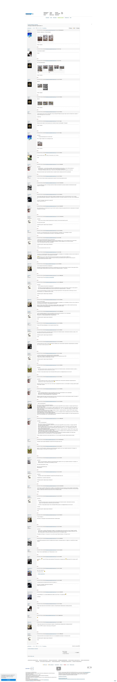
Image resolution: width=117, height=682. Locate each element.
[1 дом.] (45, 68)
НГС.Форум (29, 24)
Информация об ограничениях (62, 676)
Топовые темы (67, 17)
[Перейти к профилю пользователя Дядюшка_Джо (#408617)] (30, 575)
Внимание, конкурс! (61, 17)
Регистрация (55, 17)
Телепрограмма (57, 13)
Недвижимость (46, 12)
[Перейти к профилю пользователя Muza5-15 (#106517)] (29, 170)
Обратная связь (72, 664)
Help (68, 664)
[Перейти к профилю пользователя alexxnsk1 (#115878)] (30, 545)
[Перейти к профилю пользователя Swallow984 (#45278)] (30, 201)
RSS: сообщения (51, 664)
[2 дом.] (56, 68)
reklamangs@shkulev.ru (87, 672)
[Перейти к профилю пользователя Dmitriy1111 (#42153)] (29, 463)
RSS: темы (45, 664)
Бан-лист (61, 664)
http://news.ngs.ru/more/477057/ (49, 277)
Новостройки (36, 24)
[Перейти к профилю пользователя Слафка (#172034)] (30, 348)
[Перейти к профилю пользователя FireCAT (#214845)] (30, 453)
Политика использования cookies (62, 678)
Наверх (115, 680)
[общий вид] (40, 40)
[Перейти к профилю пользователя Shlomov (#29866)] (30, 37)
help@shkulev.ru (32, 680)
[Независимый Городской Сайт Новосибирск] (29, 14)
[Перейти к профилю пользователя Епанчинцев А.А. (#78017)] (30, 599)
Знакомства (45, 13)
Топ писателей (57, 664)
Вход (70, 17)
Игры (62, 12)
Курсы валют (52, 14)
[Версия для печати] (37, 58)
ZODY (62, 13)
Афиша (51, 13)
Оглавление (47, 17)
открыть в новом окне (66, 653)
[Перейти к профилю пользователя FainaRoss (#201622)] (30, 223)
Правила (65, 664)
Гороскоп (56, 12)
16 (37, 646)
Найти (51, 17)
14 (34, 646)
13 (33, 646)
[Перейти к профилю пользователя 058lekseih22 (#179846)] (30, 259)
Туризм (51, 12)
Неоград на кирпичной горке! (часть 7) (50, 439)
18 (40, 646)
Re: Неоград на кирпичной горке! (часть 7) (51, 60)
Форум (45, 14)
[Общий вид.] (62, 68)
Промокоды (57, 14)
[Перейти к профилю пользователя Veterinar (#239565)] (30, 86)
